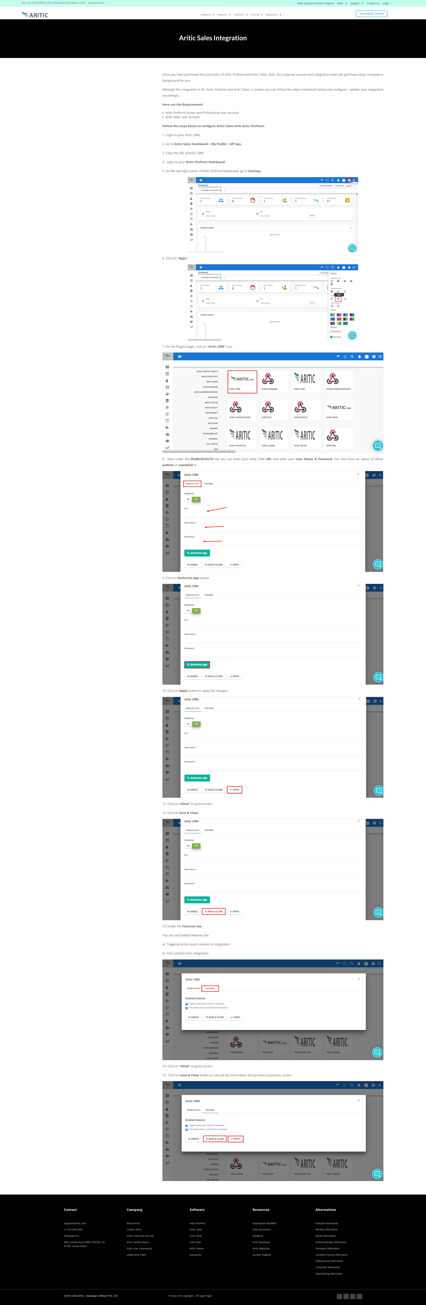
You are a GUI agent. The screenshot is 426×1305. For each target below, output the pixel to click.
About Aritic (133, 1223)
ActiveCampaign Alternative (331, 1242)
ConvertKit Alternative (328, 1267)
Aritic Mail (195, 1242)
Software (206, 14)
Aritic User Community (139, 1248)
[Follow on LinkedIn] (352, 1296)
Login (386, 3)
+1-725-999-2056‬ (73, 1229)
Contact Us (373, 3)
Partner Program (262, 1254)
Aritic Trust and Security (140, 1235)
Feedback (258, 1235)
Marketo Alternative (326, 1229)
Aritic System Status (138, 1242)
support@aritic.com (75, 1223)
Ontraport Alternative (327, 1248)
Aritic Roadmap (261, 1242)
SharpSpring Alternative (329, 1273)
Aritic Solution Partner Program (316, 3)
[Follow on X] (346, 1296)
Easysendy (195, 1254)
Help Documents (262, 1229)
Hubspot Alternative (327, 1223)
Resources (272, 14)
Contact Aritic (134, 1229)
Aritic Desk (196, 1235)
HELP (340, 3)
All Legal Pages (204, 1295)
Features (222, 14)
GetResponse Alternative (329, 1261)
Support (355, 3)
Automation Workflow (264, 1223)
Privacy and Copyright (181, 1295)
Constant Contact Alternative (331, 1254)
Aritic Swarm (197, 1248)
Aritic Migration (261, 1248)
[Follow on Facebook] (339, 1296)
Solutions (239, 14)
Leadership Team (136, 1254)
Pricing (255, 14)
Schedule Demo (371, 13)
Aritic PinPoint (197, 1223)
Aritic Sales (196, 1229)
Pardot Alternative (326, 1235)
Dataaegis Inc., (72, 1235)
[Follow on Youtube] (359, 1296)
